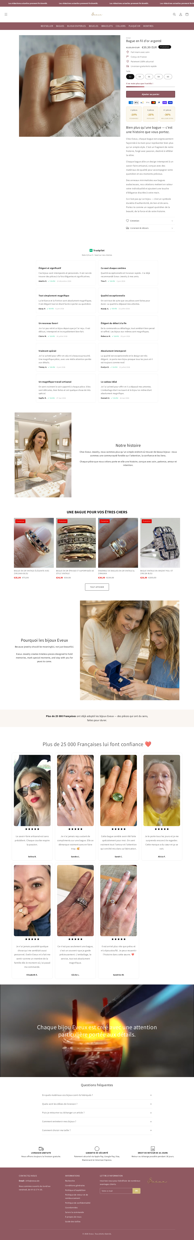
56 (149, 76)
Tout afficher (97, 587)
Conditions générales (75, 1185)
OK (136, 1191)
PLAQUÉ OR (134, 25)
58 (159, 76)
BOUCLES (93, 25)
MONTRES (148, 25)
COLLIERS (120, 25)
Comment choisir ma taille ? (97, 1130)
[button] (6, 14)
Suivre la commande (74, 1212)
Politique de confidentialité (77, 1203)
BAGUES (60, 25)
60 (168, 76)
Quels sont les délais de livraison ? (97, 1104)
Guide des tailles (73, 1221)
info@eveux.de (32, 1180)
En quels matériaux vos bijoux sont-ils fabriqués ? (97, 1095)
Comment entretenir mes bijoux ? (97, 1121)
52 (130, 76)
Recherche (70, 1180)
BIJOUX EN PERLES (76, 25)
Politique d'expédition (75, 1190)
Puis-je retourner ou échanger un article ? (97, 1113)
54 (140, 76)
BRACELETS (107, 25)
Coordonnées (71, 1207)
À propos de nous (73, 1217)
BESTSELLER (47, 25)
